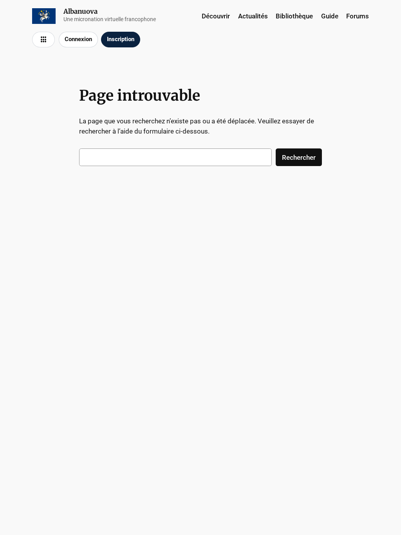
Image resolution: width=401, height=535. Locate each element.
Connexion (78, 39)
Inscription (120, 39)
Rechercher (299, 157)
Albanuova (80, 11)
